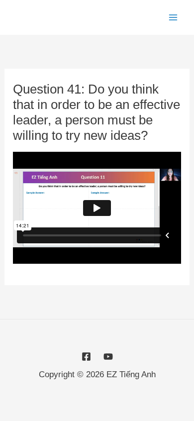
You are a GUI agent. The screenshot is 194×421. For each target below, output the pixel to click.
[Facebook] (86, 356)
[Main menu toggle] (173, 17)
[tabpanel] (97, 208)
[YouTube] (108, 356)
